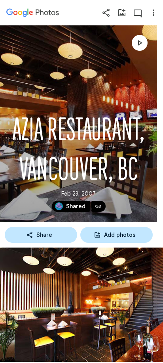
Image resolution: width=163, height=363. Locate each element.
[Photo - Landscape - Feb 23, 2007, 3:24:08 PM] (81, 305)
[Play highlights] (139, 42)
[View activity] (138, 13)
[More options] (153, 13)
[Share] (106, 13)
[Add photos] (122, 13)
